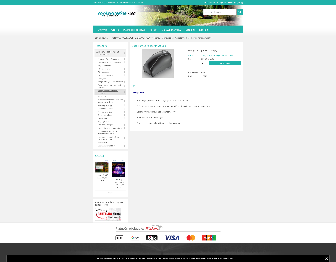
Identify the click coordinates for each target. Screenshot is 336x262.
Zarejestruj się (209, 2)
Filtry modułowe (104, 69)
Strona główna (101, 38)
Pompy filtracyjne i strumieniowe (111, 82)
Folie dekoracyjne (105, 112)
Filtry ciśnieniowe (104, 65)
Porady (153, 30)
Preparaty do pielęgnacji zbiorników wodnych (107, 132)
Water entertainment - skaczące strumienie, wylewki (110, 100)
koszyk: (236, 2)
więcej (110, 192)
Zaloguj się (221, 2)
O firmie (102, 30)
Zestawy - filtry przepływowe (109, 62)
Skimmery (102, 96)
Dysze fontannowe (105, 108)
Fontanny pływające (106, 105)
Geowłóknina (103, 142)
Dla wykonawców (171, 30)
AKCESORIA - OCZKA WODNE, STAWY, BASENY (131, 38)
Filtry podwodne (104, 72)
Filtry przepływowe (105, 75)
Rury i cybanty (103, 121)
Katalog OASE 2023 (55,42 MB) (102, 178)
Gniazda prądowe (105, 115)
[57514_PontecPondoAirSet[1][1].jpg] (158, 63)
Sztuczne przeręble (105, 125)
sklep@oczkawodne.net (133, 2)
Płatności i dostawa (134, 30)
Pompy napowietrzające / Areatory (169, 38)
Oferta (115, 30)
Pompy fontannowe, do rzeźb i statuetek (110, 86)
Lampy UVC (102, 78)
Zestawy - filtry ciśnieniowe (108, 59)
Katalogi (190, 30)
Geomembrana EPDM (106, 146)
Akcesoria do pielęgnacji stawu (110, 128)
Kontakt (203, 30)
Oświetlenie (102, 118)
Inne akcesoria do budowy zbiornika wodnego (108, 138)
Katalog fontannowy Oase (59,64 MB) (119, 183)
